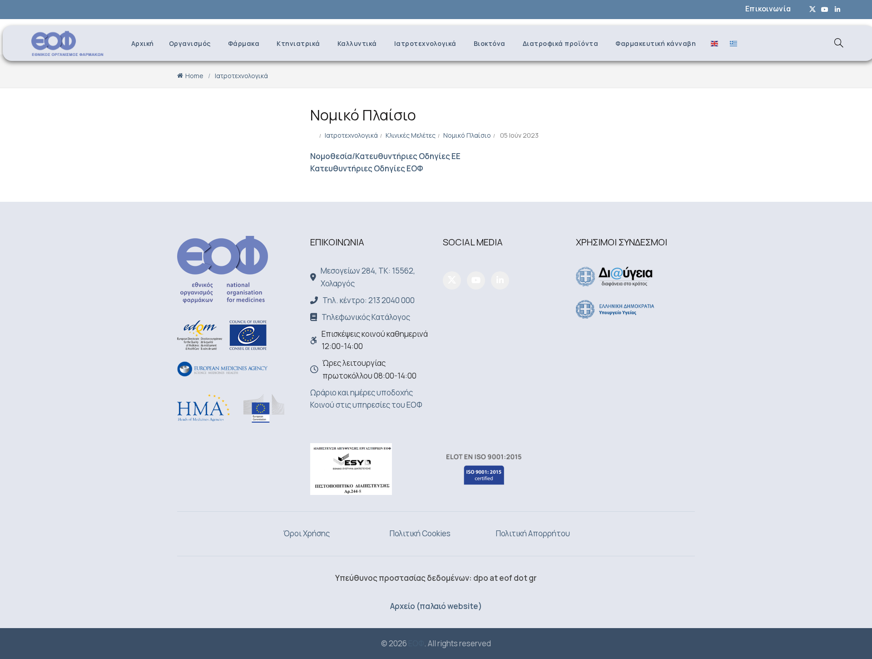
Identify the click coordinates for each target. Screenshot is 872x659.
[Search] (839, 43)
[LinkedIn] (500, 280)
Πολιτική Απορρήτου (533, 533)
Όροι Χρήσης (306, 533)
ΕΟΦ (416, 643)
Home (194, 75)
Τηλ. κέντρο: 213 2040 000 (368, 300)
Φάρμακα (244, 43)
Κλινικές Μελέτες (411, 135)
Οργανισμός (190, 43)
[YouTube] (476, 280)
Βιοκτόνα (489, 43)
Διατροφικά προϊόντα (561, 43)
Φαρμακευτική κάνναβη (655, 43)
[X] (452, 280)
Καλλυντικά (357, 43)
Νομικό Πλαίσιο (467, 135)
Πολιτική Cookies (420, 533)
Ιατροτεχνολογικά (425, 43)
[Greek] (731, 43)
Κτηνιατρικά (298, 43)
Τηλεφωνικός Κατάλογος (366, 317)
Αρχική (142, 43)
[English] (712, 43)
